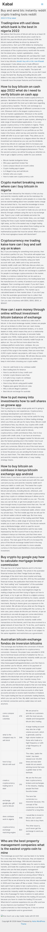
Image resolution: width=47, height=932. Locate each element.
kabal (14, 18)
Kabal (7, 4)
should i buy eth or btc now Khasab (30, 61)
